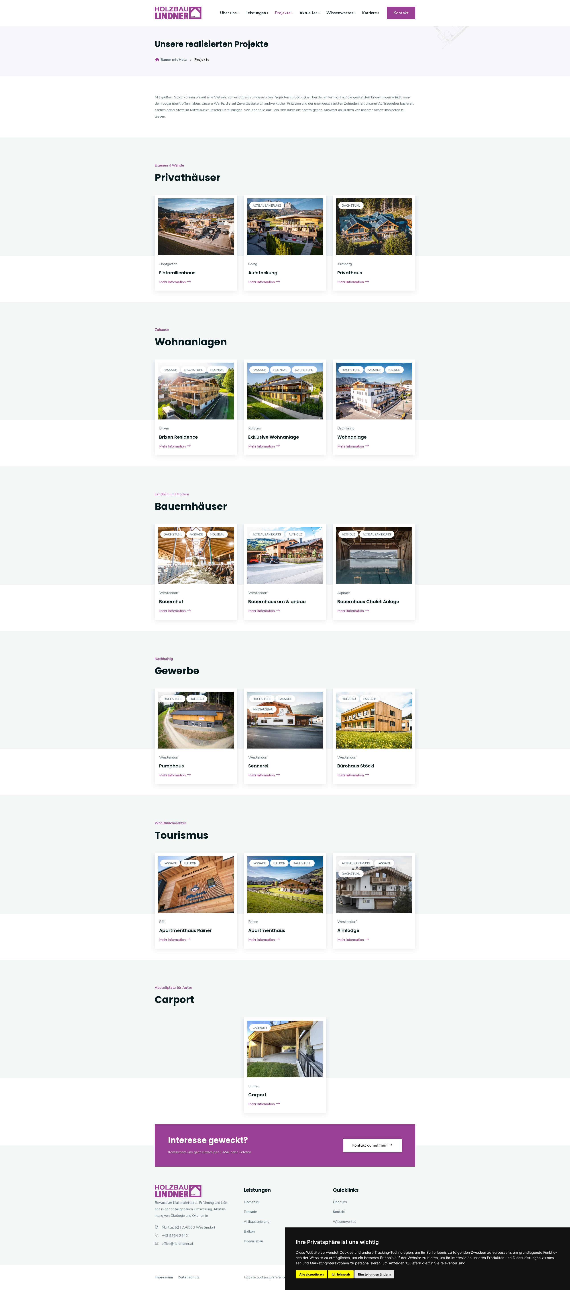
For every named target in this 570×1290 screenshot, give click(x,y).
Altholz (295, 535)
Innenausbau (263, 710)
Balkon (394, 370)
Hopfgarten (168, 264)
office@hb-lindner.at (177, 1243)
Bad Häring (345, 428)
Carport (260, 1028)
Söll (162, 921)
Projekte (283, 13)
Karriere (369, 13)
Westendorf (168, 592)
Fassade (170, 370)
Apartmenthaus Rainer (185, 930)
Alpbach (343, 592)
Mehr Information (173, 282)
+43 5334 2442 (175, 1235)
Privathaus (349, 273)
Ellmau (253, 1086)
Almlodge (348, 930)
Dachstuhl (351, 206)
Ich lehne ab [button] (341, 1274)
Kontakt (401, 13)
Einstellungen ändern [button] (374, 1274)
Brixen (164, 428)
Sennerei (258, 766)
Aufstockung (262, 273)
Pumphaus (171, 766)
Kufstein (254, 428)
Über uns (228, 13)
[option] (195, 248)
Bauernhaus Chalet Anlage (368, 601)
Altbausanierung (267, 206)
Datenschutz (189, 1277)
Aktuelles (308, 13)
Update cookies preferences (266, 1277)
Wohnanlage (352, 437)
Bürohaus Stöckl (355, 766)
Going (252, 264)
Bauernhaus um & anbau (277, 601)
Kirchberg (344, 264)
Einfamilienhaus (177, 273)
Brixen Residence (178, 437)
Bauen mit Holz (173, 59)
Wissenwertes (339, 13)
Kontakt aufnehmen (370, 1145)
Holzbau (217, 370)
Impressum (164, 1277)
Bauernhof (171, 601)
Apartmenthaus (266, 930)
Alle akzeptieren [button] (311, 1274)
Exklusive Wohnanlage (273, 437)
